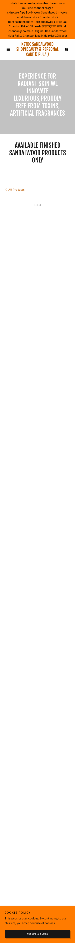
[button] (9, 49)
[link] (37, 49)
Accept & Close (37, 933)
